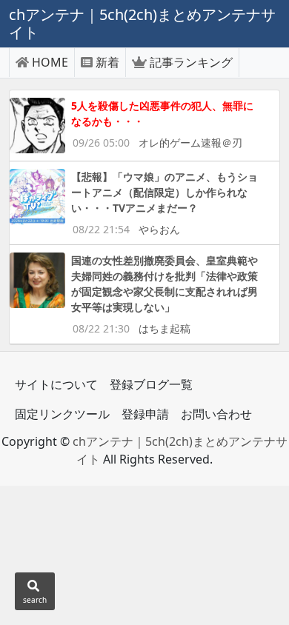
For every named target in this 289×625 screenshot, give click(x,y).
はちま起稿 (164, 328)
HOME (50, 62)
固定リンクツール (62, 414)
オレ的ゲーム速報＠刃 (190, 143)
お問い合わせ (216, 414)
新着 (107, 62)
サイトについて (56, 384)
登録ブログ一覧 (151, 384)
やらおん (159, 229)
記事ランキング (191, 62)
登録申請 (145, 414)
